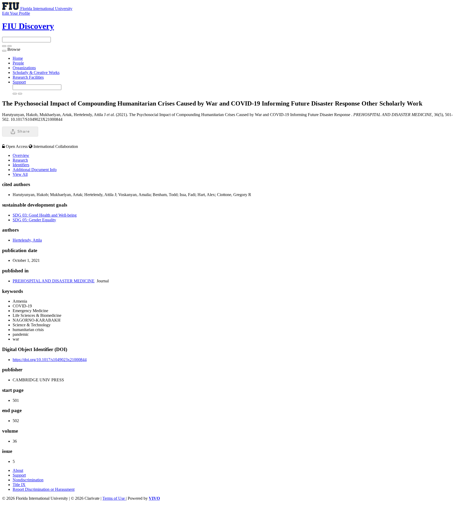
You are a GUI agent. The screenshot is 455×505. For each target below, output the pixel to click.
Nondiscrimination (28, 480)
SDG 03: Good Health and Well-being (45, 215)
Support (19, 82)
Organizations (24, 68)
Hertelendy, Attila (27, 240)
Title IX (19, 484)
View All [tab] (20, 174)
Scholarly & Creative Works (36, 72)
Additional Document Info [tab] (35, 169)
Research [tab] (20, 160)
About (18, 470)
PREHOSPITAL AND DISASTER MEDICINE (54, 281)
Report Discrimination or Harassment (44, 489)
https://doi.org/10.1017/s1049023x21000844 (50, 359)
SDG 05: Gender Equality (34, 220)
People (18, 63)
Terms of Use (114, 498)
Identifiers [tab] (21, 165)
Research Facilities (28, 77)
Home (18, 58)
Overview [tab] (21, 155)
